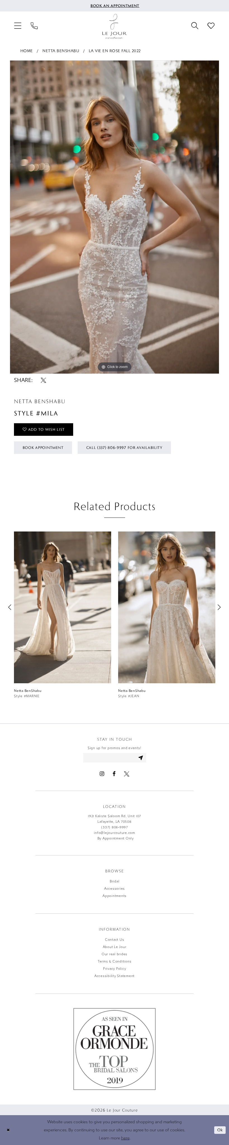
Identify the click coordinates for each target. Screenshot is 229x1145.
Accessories (114, 889)
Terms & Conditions (115, 961)
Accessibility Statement (114, 976)
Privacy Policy (114, 969)
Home (26, 51)
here (125, 1138)
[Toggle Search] (195, 26)
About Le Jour (115, 947)
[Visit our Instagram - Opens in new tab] (101, 774)
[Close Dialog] (8, 1130)
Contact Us (114, 940)
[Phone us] (34, 26)
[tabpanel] (114, 217)
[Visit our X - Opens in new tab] (127, 774)
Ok (220, 1130)
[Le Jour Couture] (114, 26)
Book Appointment (43, 447)
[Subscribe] (141, 757)
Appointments (114, 896)
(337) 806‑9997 (114, 827)
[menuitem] (114, 5)
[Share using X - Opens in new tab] (43, 380)
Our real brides (114, 954)
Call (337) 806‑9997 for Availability (124, 447)
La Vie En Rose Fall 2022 (115, 51)
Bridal (115, 881)
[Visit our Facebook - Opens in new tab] (114, 774)
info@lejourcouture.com (114, 833)
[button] (18, 26)
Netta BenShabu (60, 51)
